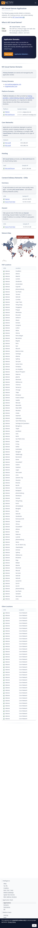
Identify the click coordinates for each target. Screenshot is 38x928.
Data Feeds (8, 54)
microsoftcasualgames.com (13, 84)
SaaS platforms (29, 98)
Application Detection (21, 54)
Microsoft (8, 143)
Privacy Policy (12, 922)
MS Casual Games (18, 17)
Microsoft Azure (10, 114)
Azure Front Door (10, 202)
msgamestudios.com (11, 86)
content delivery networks (17, 98)
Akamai (7, 112)
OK (34, 925)
